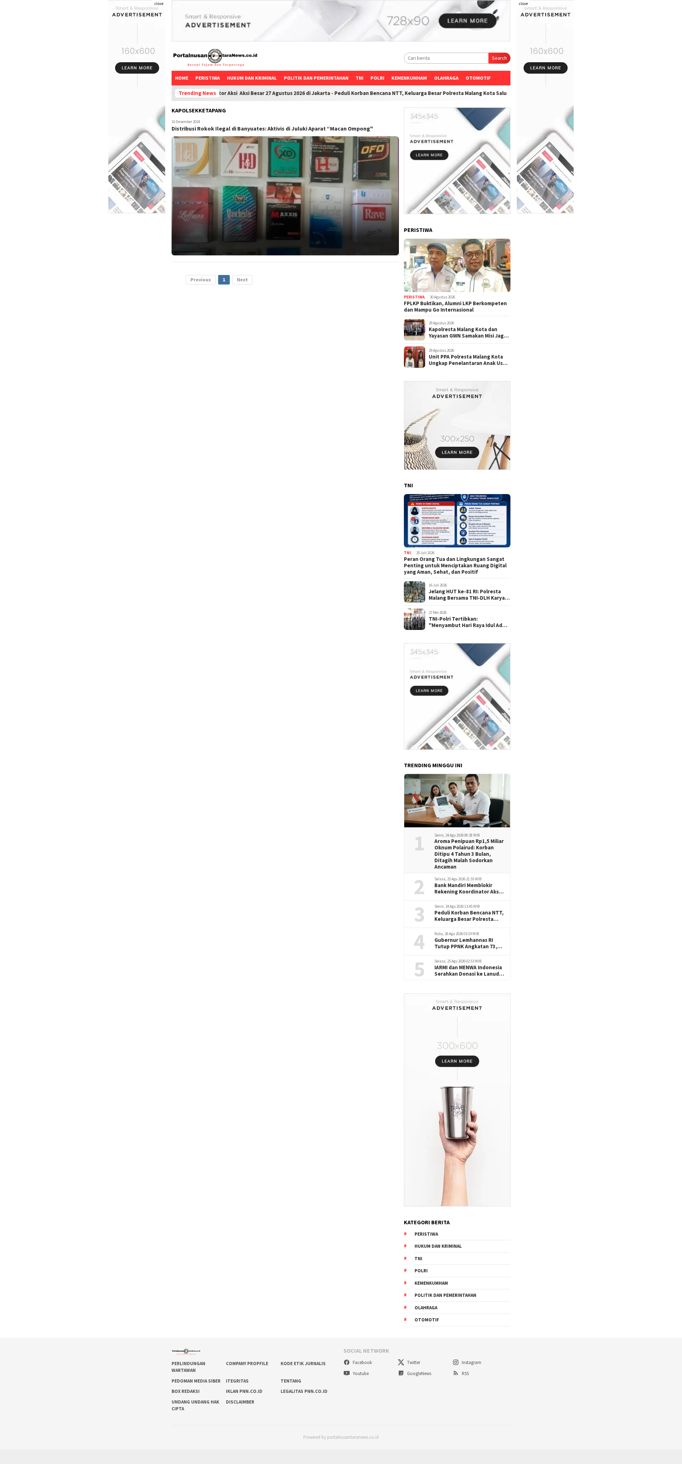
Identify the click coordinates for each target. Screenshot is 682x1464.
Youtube (360, 1373)
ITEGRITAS (237, 1381)
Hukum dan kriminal (252, 78)
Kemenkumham (409, 78)
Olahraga (446, 78)
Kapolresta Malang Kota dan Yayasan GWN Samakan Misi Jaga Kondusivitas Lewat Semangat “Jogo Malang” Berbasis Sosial (468, 332)
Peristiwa (207, 78)
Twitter (413, 1362)
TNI (359, 78)
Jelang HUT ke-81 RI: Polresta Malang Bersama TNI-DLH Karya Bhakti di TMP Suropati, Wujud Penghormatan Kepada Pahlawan (469, 594)
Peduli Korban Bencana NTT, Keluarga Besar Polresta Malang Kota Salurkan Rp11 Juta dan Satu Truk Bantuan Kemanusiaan (421, 93)
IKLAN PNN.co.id (244, 1391)
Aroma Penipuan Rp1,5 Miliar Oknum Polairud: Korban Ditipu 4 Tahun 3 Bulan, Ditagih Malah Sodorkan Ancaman (469, 854)
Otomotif (478, 78)
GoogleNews (418, 1373)
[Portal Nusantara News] (215, 58)
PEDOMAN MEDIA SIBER (196, 1381)
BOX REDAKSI (186, 1391)
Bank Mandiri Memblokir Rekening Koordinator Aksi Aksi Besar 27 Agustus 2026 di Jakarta (467, 888)
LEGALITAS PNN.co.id (304, 1391)
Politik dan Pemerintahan (316, 78)
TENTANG (291, 1381)
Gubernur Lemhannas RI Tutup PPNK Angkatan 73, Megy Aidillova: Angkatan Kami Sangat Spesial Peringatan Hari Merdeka (465, 943)
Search (499, 58)
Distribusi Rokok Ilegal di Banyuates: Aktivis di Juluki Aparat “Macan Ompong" (272, 128)
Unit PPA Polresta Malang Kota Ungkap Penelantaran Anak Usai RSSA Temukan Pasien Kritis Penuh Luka (468, 360)
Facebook (362, 1362)
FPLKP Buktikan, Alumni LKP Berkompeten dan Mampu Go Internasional (455, 306)
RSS (465, 1373)
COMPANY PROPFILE (247, 1363)
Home (181, 78)
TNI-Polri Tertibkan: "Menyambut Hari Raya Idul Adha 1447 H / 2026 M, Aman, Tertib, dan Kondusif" (468, 622)
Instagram (471, 1362)
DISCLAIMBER (240, 1402)
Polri (377, 78)
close (158, 3)
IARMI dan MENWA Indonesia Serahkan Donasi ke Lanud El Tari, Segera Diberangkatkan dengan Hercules (469, 970)
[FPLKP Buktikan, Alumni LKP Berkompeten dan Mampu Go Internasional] (457, 265)
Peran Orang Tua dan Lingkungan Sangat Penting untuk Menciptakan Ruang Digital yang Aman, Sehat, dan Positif (455, 565)
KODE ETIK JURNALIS (303, 1363)
